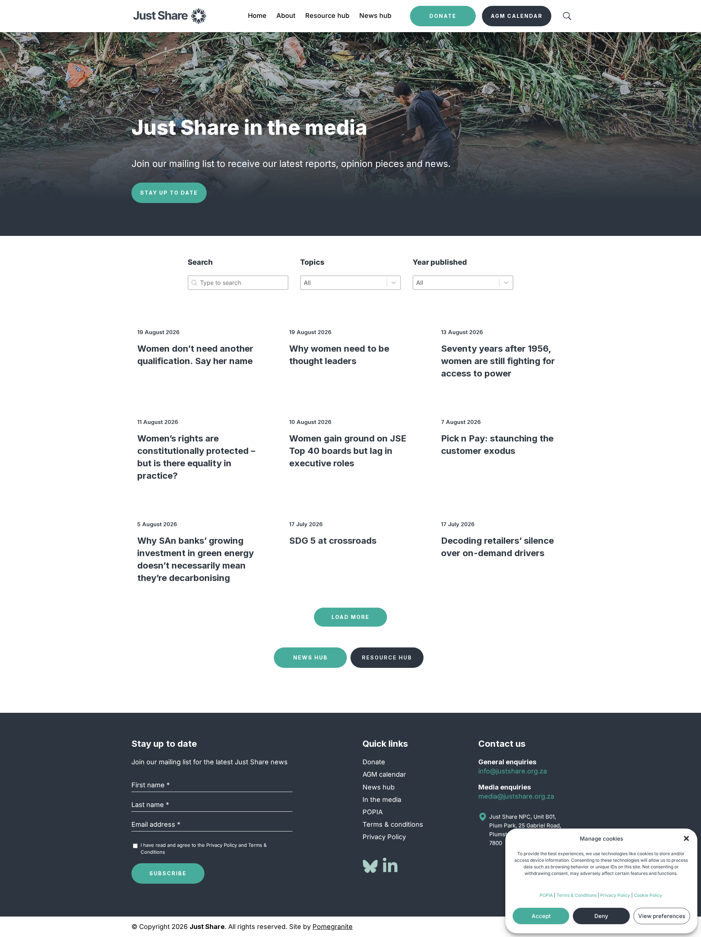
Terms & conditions (393, 824)
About (285, 16)
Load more (350, 617)
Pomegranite (333, 926)
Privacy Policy (615, 895)
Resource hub (327, 16)
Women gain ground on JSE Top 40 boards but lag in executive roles (347, 450)
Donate (374, 762)
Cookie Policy (648, 895)
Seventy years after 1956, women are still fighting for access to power (498, 361)
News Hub (310, 657)
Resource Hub (387, 657)
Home (257, 16)
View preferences (661, 916)
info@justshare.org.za (512, 771)
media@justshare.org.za (516, 796)
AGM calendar (384, 774)
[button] (686, 838)
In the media (382, 799)
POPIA (546, 895)
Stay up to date (169, 193)
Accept (541, 916)
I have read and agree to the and (204, 848)
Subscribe (168, 873)
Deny (601, 916)
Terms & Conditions (576, 895)
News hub (375, 16)
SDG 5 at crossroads (332, 540)
